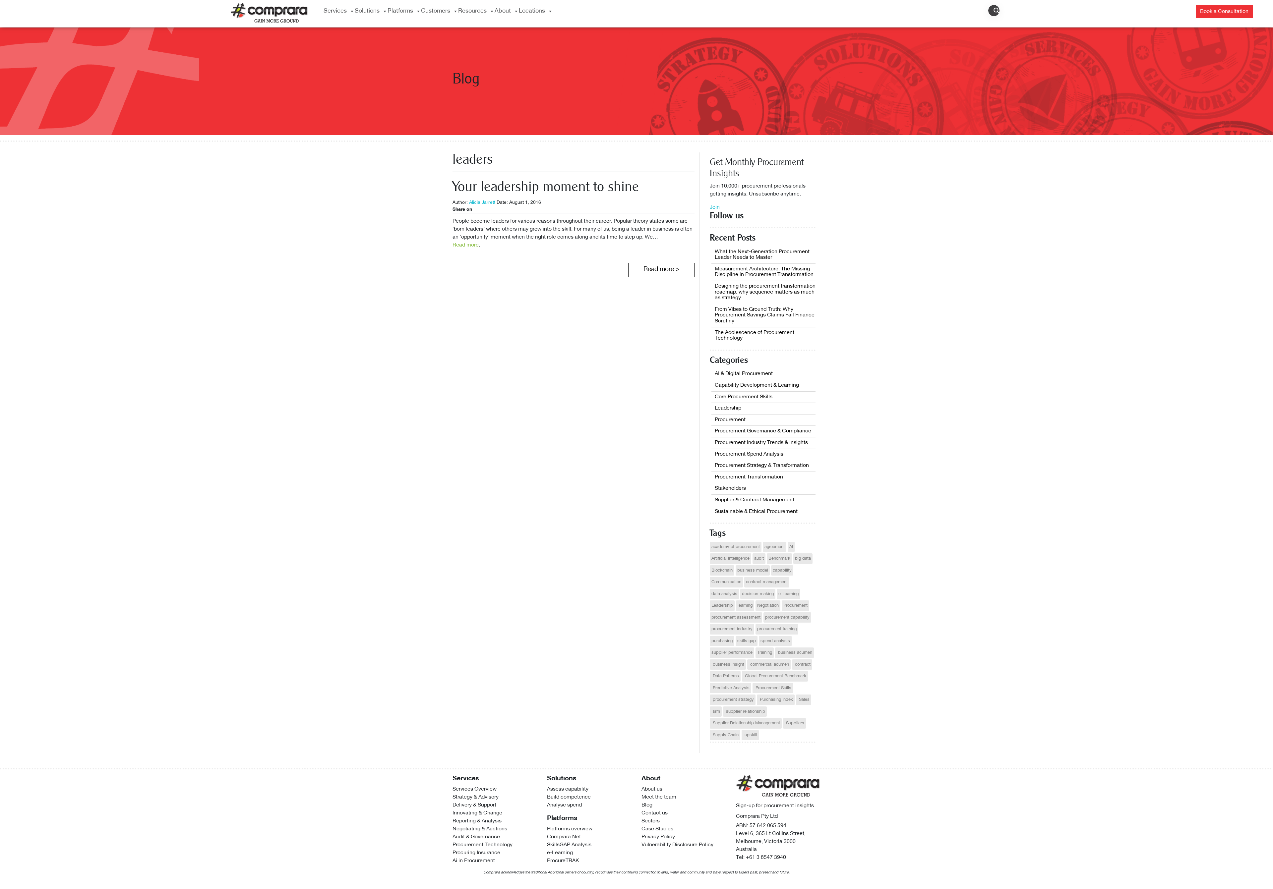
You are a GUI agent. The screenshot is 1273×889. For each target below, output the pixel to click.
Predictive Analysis (730, 688)
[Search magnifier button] (996, 10)
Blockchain (722, 570)
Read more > (661, 269)
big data (803, 558)
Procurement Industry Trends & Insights (761, 442)
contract (802, 664)
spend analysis (775, 641)
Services (335, 11)
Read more (466, 245)
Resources (472, 11)
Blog (646, 805)
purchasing (722, 641)
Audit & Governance (476, 837)
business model (752, 570)
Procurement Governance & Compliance (763, 431)
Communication (726, 582)
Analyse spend (564, 805)
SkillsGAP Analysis (569, 845)
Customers (435, 11)
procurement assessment (735, 617)
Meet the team (658, 797)
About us (651, 789)
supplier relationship (745, 711)
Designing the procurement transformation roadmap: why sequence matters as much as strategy (765, 292)
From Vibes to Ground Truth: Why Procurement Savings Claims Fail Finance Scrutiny (765, 315)
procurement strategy (732, 699)
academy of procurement (735, 547)
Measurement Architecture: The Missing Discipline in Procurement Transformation (764, 272)
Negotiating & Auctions (480, 829)
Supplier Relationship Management (745, 723)
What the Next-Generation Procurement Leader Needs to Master (762, 254)
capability (782, 570)
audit (759, 558)
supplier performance (732, 652)
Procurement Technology (483, 845)
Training (764, 652)
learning (745, 605)
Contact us (654, 813)
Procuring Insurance (476, 853)
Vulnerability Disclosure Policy (677, 845)
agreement (774, 547)
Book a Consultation (1224, 11)
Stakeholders (730, 488)
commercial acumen (769, 664)
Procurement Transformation (749, 477)
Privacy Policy (658, 837)
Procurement (730, 419)
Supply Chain (725, 735)
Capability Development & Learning (757, 385)
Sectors (650, 821)
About (503, 11)
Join (715, 207)
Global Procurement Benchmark (775, 676)
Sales (804, 699)
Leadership (728, 408)
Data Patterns (725, 676)
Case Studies (657, 829)
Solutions (367, 11)
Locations (532, 11)
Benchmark (779, 558)
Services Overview (475, 789)
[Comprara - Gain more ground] (269, 12)
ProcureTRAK (563, 860)
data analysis (724, 594)
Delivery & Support (474, 805)
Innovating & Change (477, 813)
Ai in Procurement (474, 860)
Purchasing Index (775, 699)
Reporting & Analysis (477, 821)
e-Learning (788, 594)
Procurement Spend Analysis (749, 454)
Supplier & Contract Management (754, 500)
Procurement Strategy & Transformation (762, 465)
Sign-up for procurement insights (775, 805)
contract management (767, 582)
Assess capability (567, 789)
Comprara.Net (564, 837)
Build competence (569, 797)
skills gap (746, 641)
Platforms (400, 11)
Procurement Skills (772, 688)
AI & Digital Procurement (744, 373)
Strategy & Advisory (476, 797)
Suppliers (794, 723)
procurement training (777, 629)
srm (715, 711)
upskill (750, 735)
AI (791, 547)
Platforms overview (569, 829)
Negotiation (768, 605)
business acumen (794, 652)
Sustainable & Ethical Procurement (756, 511)
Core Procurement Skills (743, 397)
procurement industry (732, 629)
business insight (727, 664)
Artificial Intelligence (730, 558)
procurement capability (787, 617)
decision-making (758, 594)
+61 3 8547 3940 (766, 857)
